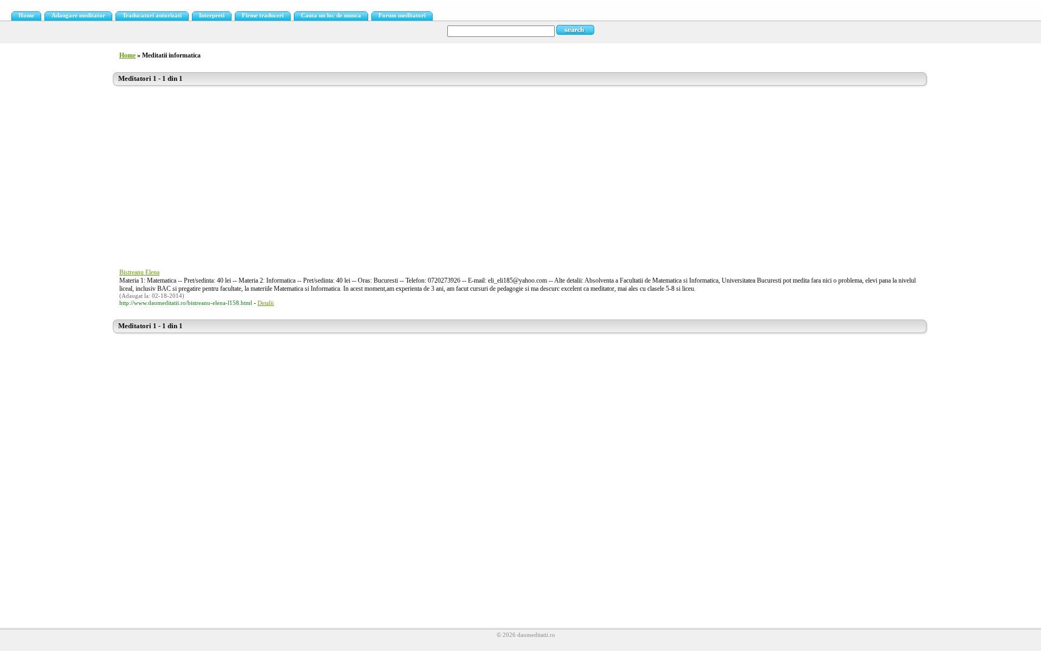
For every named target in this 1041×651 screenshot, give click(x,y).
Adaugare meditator (78, 15)
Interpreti (211, 15)
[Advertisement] (438, 172)
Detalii (266, 303)
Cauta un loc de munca (331, 15)
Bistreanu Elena (139, 272)
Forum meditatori (402, 15)
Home (26, 15)
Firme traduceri (263, 15)
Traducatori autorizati (152, 15)
